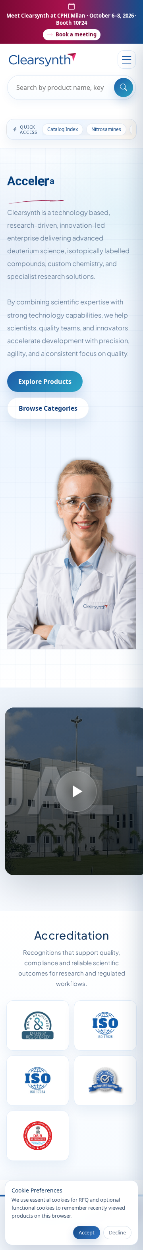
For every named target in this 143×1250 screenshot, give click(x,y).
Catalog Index (62, 129)
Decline (117, 1232)
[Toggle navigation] (127, 59)
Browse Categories (48, 408)
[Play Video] (76, 791)
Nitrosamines (106, 129)
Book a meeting (76, 34)
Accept (87, 1232)
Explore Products (45, 381)
